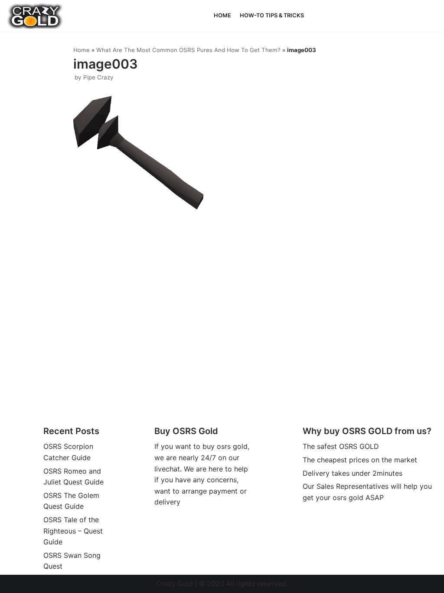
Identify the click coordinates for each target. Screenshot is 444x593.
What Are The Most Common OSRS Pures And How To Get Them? (188, 49)
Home (222, 15)
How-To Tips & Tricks (272, 15)
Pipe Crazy (98, 77)
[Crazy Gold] (35, 16)
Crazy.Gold (174, 583)
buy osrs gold (225, 446)
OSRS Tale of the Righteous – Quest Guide (73, 530)
